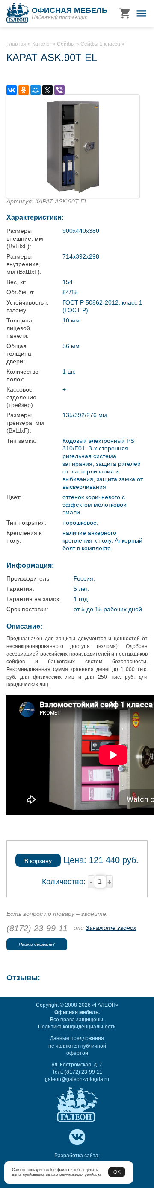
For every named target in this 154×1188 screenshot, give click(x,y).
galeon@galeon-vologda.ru (77, 1079)
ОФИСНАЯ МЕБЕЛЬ (69, 10)
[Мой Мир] (35, 90)
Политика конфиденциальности (77, 1027)
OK (117, 1172)
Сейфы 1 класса (100, 44)
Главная (16, 44)
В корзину (38, 860)
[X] (47, 90)
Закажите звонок (111, 927)
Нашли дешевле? (37, 944)
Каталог (41, 44)
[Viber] (59, 90)
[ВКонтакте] (11, 90)
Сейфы (66, 44)
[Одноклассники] (23, 90)
